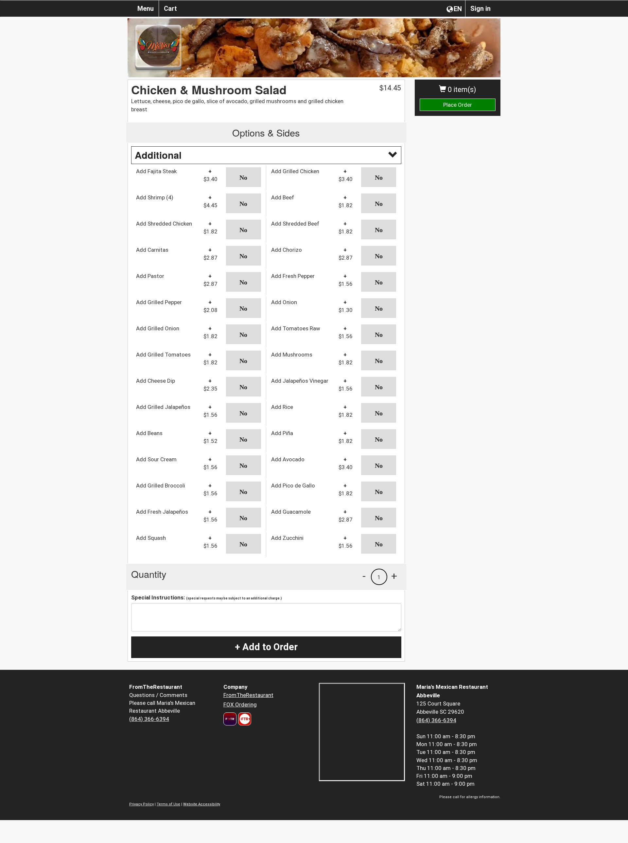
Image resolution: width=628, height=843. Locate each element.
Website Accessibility (201, 804)
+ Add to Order (266, 646)
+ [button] (394, 576)
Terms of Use (168, 804)
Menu (145, 8)
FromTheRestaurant (248, 695)
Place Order (457, 104)
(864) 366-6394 (149, 719)
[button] (243, 177)
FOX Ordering (240, 704)
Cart (170, 8)
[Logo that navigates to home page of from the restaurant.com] (229, 718)
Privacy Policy (141, 804)
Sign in (480, 8)
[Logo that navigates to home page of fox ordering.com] (243, 718)
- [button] (364, 576)
